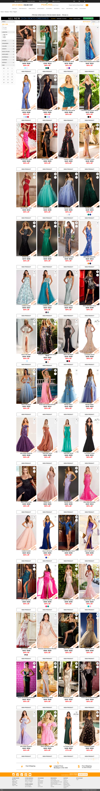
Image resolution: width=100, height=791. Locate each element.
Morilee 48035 (47, 208)
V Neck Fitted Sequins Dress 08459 (89, 61)
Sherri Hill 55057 (26, 354)
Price (11, 11)
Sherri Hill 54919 (68, 600)
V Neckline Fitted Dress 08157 (47, 61)
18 (12, 76)
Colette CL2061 (68, 305)
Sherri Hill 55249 (47, 110)
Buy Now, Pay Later (44, 1)
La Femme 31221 (68, 746)
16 (8, 76)
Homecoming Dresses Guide (56, 781)
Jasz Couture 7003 (26, 648)
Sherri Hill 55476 (47, 551)
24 (12, 79)
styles (4, 40)
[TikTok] (21, 774)
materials (5, 57)
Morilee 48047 (68, 208)
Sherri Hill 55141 (26, 600)
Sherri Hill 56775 (89, 648)
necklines (5, 54)
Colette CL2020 (47, 305)
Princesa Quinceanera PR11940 (47, 648)
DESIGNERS (56, 8)
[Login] (84, 1)
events (4, 48)
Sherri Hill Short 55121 (89, 305)
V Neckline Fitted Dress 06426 (89, 110)
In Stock (5, 29)
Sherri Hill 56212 (26, 404)
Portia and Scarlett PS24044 (89, 697)
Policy (2, 789)
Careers (65, 787)
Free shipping (56, 1)
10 (8, 74)
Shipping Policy (66, 784)
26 (3, 82)
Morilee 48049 (68, 502)
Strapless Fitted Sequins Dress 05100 (47, 355)
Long (4, 36)
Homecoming (40, 780)
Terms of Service (66, 785)
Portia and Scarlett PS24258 (47, 404)
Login (77, 779)
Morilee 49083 (89, 404)
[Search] (87, 5)
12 (12, 74)
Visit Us (65, 779)
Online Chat (28, 5)
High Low (5, 34)
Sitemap (52, 786)
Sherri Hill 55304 (89, 551)
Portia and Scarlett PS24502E (26, 697)
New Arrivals (69, 8)
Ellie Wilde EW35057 (26, 746)
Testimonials (65, 786)
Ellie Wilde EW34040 (89, 257)
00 (8, 68)
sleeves (4, 59)
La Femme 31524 (89, 453)
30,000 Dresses (19, 1)
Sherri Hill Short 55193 (26, 61)
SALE (63, 8)
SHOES (76, 8)
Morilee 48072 (47, 257)
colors (4, 46)
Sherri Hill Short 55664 (47, 746)
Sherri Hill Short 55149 (68, 110)
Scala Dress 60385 (68, 257)
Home (2, 11)
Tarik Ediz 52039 (68, 453)
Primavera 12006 (89, 746)
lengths (4, 32)
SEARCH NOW (83, 774)
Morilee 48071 (26, 257)
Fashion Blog (53, 779)
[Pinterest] (25, 774)
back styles (5, 51)
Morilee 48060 (89, 208)
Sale (39, 784)
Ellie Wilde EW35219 (26, 453)
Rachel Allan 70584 (47, 159)
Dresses (7, 11)
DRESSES (14, 8)
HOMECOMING (32, 8)
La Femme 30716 (89, 354)
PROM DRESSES (22, 8)
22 (8, 79)
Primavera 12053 (89, 159)
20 (3, 79)
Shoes (39, 785)
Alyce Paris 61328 (26, 502)
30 (12, 82)
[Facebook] (17, 774)
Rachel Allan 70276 (89, 600)
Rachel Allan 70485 (26, 159)
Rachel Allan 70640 (47, 697)
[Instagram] (13, 774)
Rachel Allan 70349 (68, 61)
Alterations (65, 781)
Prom (39, 779)
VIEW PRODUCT (26, 71)
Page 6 (15, 11)
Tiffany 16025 (47, 502)
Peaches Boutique (86, 789)
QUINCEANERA (40, 8)
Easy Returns (31, 1)
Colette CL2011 (26, 305)
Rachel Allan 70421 (26, 208)
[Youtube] (30, 774)
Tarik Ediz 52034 (47, 453)
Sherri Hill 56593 (68, 648)
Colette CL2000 (26, 551)
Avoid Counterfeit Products (56, 784)
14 (3, 76)
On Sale (5, 27)
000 (4, 68)
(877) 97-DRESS (28, 786)
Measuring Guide (54, 783)
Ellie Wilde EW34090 (89, 502)
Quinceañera (40, 781)
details (4, 62)
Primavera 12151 (68, 697)
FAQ (51, 785)
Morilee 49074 (68, 404)
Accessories (40, 786)
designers (5, 43)
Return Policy (66, 783)
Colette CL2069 (68, 159)
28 (8, 82)
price (3, 21)
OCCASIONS (48, 8)
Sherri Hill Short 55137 (68, 551)
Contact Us (65, 780)
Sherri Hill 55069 (47, 600)
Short (4, 37)
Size (3, 65)
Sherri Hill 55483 (26, 110)
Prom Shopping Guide (55, 780)
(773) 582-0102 (28, 785)
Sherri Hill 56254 (68, 354)
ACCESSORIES (83, 8)
